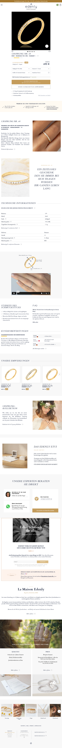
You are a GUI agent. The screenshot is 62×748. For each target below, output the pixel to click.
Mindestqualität (5, 222)
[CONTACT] (24, 737)
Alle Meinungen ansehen (38, 349)
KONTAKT (23, 725)
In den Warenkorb (32, 82)
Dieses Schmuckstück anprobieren (31, 87)
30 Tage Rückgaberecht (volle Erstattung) (22, 91)
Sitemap (31, 725)
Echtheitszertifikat (17, 95)
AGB (27, 725)
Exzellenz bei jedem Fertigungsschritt (17, 208)
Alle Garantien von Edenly (44, 95)
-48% (26, 62)
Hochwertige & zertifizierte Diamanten (10, 244)
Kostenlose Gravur (36, 72)
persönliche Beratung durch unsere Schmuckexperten (52, 108)
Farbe (3, 219)
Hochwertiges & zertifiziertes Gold (9, 228)
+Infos (44, 565)
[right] (46, 46)
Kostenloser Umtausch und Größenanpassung (23, 93)
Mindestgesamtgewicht (8, 238)
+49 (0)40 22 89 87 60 (46, 499)
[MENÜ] (2, 4)
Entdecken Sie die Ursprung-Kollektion (12, 424)
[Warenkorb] (60, 5)
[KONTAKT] (57, 5)
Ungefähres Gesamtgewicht (8, 224)
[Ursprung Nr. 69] (31, 31)
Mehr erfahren (29, 614)
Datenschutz (38, 725)
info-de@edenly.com (24, 734)
